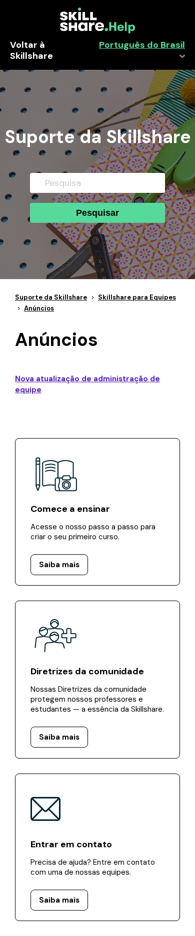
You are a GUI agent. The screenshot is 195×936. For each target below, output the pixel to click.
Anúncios (39, 308)
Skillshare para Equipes (137, 297)
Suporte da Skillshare (51, 297)
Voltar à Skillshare (31, 50)
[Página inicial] (97, 31)
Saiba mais (59, 565)
